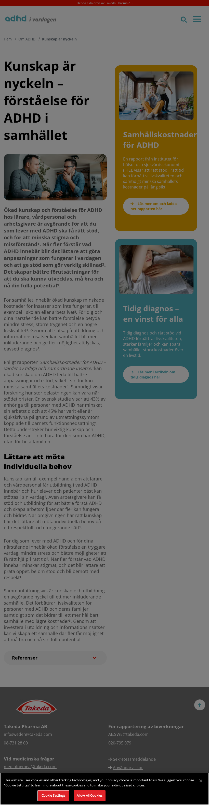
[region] (104, 789)
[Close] (200, 780)
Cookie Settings (54, 795)
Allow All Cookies (89, 795)
